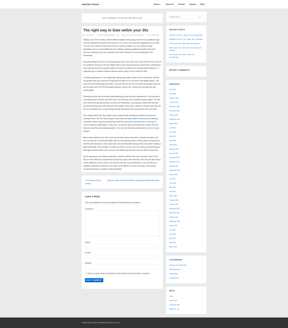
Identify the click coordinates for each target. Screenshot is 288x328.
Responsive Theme (113, 322)
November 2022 (174, 162)
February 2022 (174, 200)
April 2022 (172, 191)
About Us (170, 4)
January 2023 (173, 153)
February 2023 (174, 149)
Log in (171, 296)
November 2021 (174, 213)
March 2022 (173, 196)
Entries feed (173, 300)
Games (157, 4)
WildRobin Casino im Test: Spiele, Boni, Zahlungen (185, 39)
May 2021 (172, 238)
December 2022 (174, 157)
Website (88, 263)
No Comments (154, 35)
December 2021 (174, 208)
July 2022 (172, 179)
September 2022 (174, 170)
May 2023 (172, 136)
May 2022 (172, 187)
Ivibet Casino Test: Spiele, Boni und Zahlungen (184, 43)
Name (87, 242)
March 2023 (173, 145)
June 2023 (172, 132)
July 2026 (172, 89)
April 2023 (172, 140)
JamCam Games (90, 4)
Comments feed (174, 305)
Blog (202, 4)
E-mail (87, 253)
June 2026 (172, 94)
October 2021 (173, 217)
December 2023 (174, 106)
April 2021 (172, 242)
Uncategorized (138, 35)
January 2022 (173, 204)
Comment (89, 209)
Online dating (173, 273)
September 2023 (174, 119)
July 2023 (172, 128)
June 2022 (172, 183)
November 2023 (174, 111)
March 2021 (173, 247)
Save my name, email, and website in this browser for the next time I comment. (119, 273)
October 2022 (173, 166)
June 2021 (172, 234)
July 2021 (172, 230)
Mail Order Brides (175, 269)
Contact (181, 4)
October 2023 (173, 115)
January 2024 (173, 102)
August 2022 (173, 174)
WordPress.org (174, 309)
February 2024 (174, 98)
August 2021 (173, 225)
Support (192, 4)
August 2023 (173, 123)
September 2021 (174, 221)
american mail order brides (178, 265)
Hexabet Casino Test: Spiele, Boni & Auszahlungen (186, 35)
